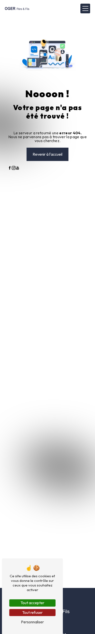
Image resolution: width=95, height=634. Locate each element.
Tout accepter (32, 602)
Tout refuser (32, 612)
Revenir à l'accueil (47, 154)
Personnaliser (32, 621)
